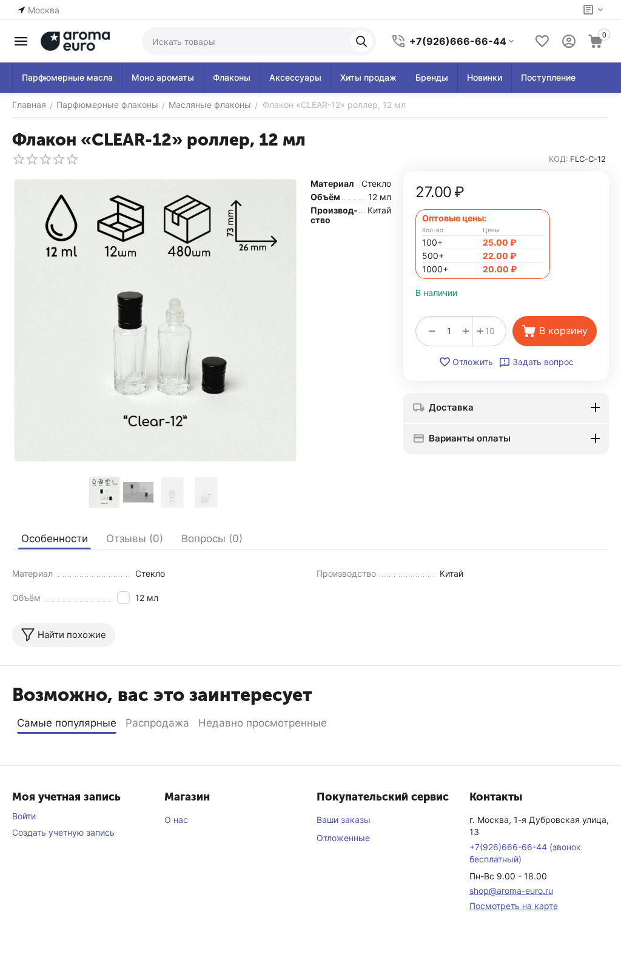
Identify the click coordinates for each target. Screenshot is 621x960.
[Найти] (361, 41)
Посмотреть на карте (513, 906)
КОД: (558, 159)
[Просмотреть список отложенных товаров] (542, 41)
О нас (176, 819)
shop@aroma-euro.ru (511, 890)
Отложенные (343, 838)
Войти (24, 816)
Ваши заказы (344, 819)
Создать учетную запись (63, 832)
